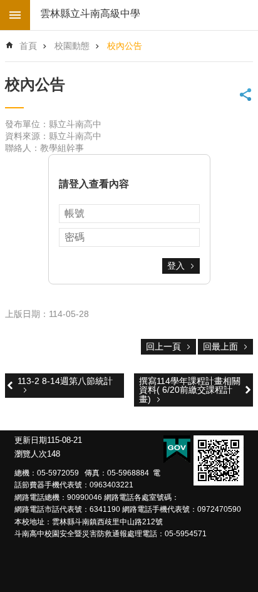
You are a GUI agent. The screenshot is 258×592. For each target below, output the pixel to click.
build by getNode (15, 15)
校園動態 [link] (72, 46)
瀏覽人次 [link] (30, 454)
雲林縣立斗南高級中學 (90, 13)
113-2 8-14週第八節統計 (65, 381)
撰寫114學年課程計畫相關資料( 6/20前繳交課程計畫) (189, 390)
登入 (176, 266)
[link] (219, 460)
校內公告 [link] (124, 46)
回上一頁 (163, 346)
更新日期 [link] (30, 440)
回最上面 (220, 346)
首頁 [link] (28, 46)
